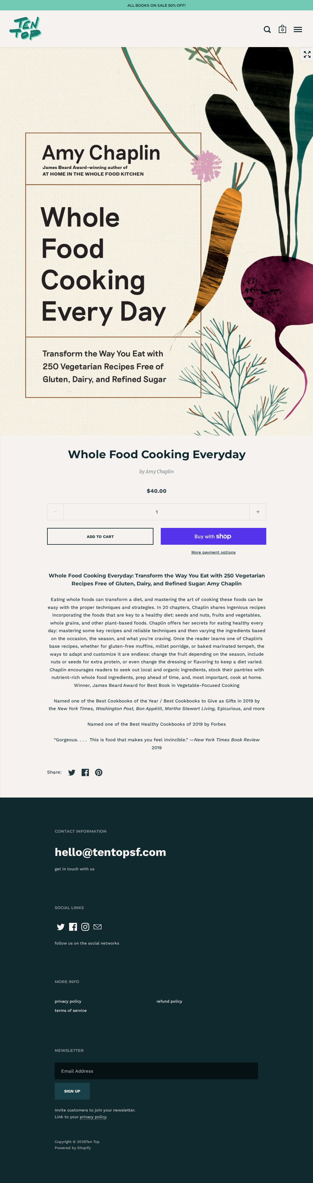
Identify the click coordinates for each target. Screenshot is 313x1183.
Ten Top (93, 1142)
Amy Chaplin (159, 471)
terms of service (71, 1010)
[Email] (97, 927)
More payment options (213, 552)
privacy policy (68, 1001)
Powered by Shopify (73, 1148)
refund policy (169, 1001)
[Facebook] (73, 927)
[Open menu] (298, 29)
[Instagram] (85, 927)
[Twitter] (61, 927)
